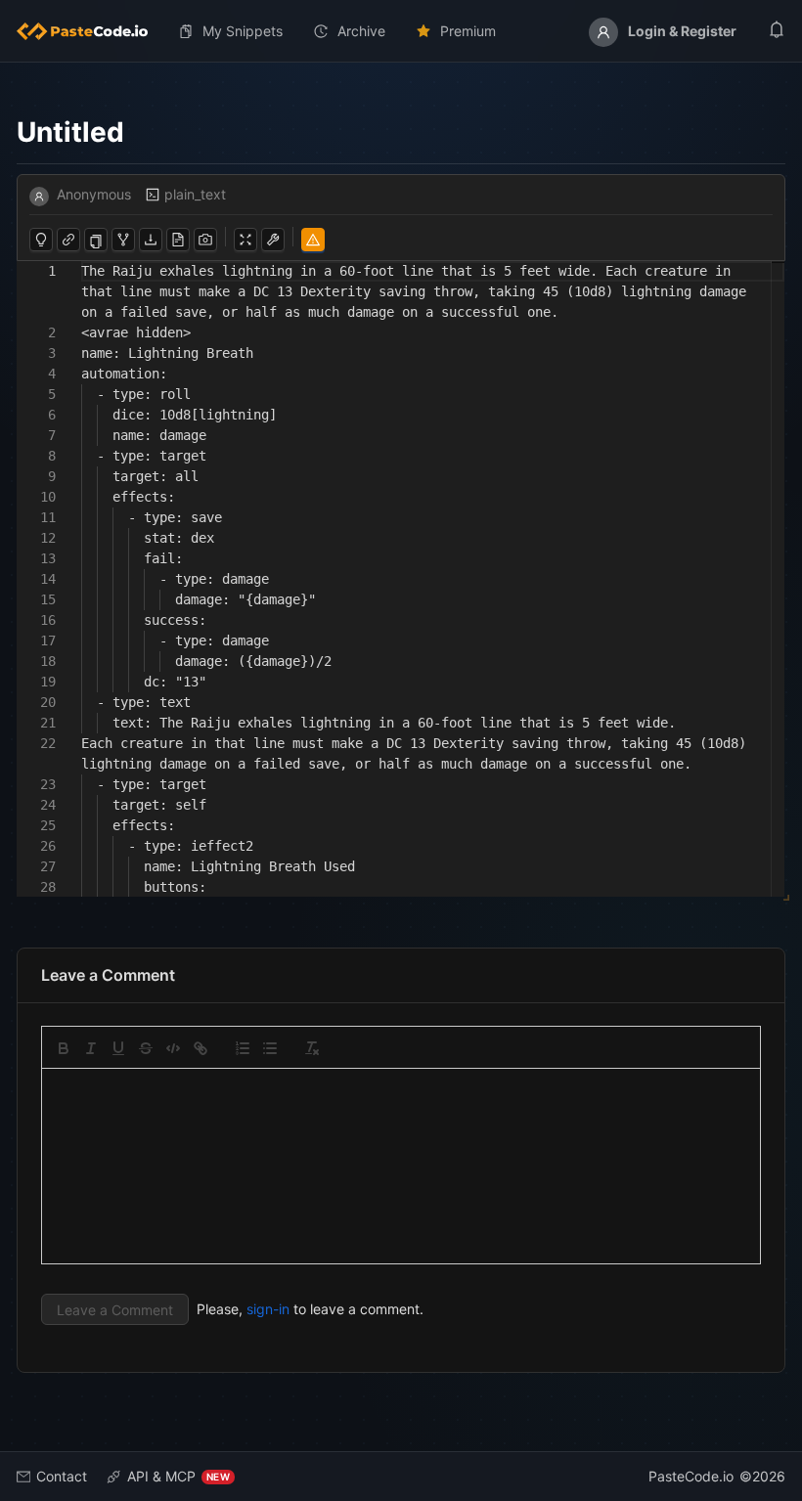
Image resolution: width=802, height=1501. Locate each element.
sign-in (268, 1309)
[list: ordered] (242, 1048)
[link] (200, 1048)
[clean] (312, 1048)
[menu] (401, 31)
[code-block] (173, 1048)
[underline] (118, 1048)
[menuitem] (90, 31)
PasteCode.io (691, 1476)
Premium (468, 30)
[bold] (63, 1048)
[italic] (91, 1048)
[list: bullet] (270, 1048)
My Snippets (242, 30)
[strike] (145, 1048)
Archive (361, 30)
